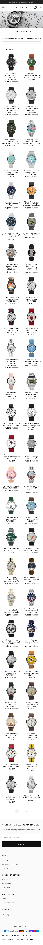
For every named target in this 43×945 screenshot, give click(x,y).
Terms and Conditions (10, 864)
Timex (4, 38)
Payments (6, 887)
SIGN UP (21, 844)
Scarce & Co (7, 860)
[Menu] (3, 7)
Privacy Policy (7, 868)
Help (4, 899)
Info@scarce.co (8, 903)
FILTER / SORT (10, 49)
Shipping (5, 880)
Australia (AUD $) (20, 926)
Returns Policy (7, 883)
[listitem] (21, 2)
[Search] (39, 7)
